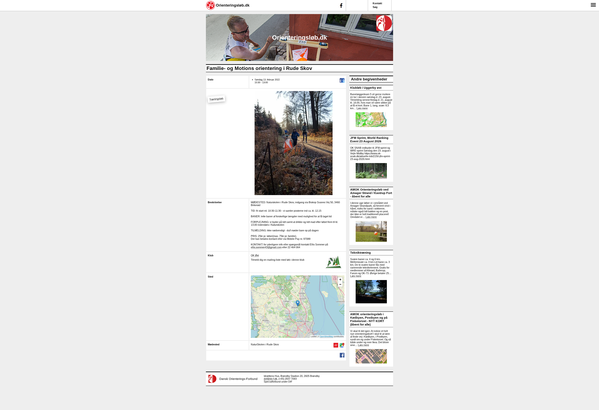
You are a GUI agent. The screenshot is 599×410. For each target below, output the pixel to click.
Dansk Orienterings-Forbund (238, 378)
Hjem (591, 9)
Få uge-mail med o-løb (590, 52)
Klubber (591, 36)
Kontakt (377, 3)
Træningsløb (216, 99)
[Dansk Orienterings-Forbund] (212, 382)
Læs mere (362, 108)
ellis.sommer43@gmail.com (266, 247)
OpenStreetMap (326, 336)
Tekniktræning (360, 252)
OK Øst (255, 255)
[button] (298, 303)
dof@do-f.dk (270, 379)
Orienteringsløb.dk (232, 5)
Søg (375, 7)
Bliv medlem (591, 26)
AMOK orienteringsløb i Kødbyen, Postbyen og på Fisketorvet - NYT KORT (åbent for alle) (368, 319)
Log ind (592, 71)
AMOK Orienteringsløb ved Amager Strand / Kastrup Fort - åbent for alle (371, 193)
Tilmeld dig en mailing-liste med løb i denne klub (277, 259)
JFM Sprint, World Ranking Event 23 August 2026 (369, 139)
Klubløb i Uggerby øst (365, 87)
